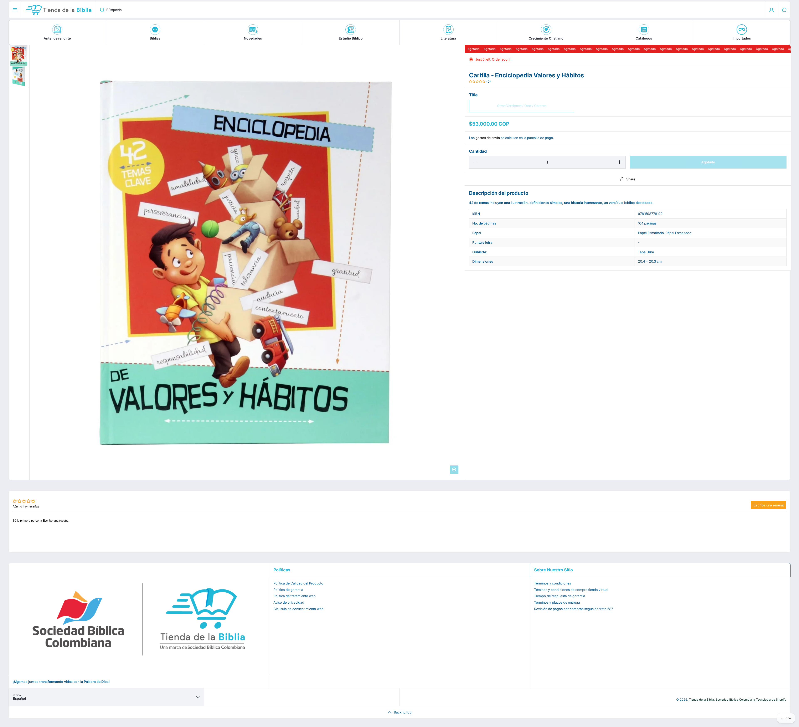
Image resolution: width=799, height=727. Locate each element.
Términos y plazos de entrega (557, 602)
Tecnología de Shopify (771, 699)
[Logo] (58, 9)
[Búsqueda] (100, 9)
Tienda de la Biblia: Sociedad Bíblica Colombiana (722, 699)
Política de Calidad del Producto (298, 583)
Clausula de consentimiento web (298, 609)
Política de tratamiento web (294, 596)
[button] (627, 179)
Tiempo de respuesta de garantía (559, 596)
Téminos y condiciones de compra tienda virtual (571, 590)
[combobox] (430, 9)
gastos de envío (487, 138)
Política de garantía (288, 590)
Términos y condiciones (552, 583)
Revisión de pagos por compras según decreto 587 (573, 609)
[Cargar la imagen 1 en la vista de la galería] (19, 55)
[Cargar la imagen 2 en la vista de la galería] (19, 76)
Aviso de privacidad (288, 602)
